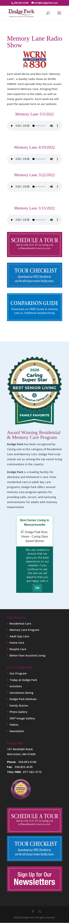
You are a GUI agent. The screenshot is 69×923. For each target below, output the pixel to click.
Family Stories (19, 705)
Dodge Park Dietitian (23, 699)
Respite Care (18, 649)
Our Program (18, 673)
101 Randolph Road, (20, 749)
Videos (14, 724)
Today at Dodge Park (23, 680)
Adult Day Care (19, 636)
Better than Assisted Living (27, 655)
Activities (16, 686)
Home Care (17, 642)
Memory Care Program (24, 630)
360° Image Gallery (22, 718)
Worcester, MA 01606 (21, 754)
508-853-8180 (21, 2)
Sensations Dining (21, 692)
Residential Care (20, 623)
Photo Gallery (18, 712)
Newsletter (17, 731)
